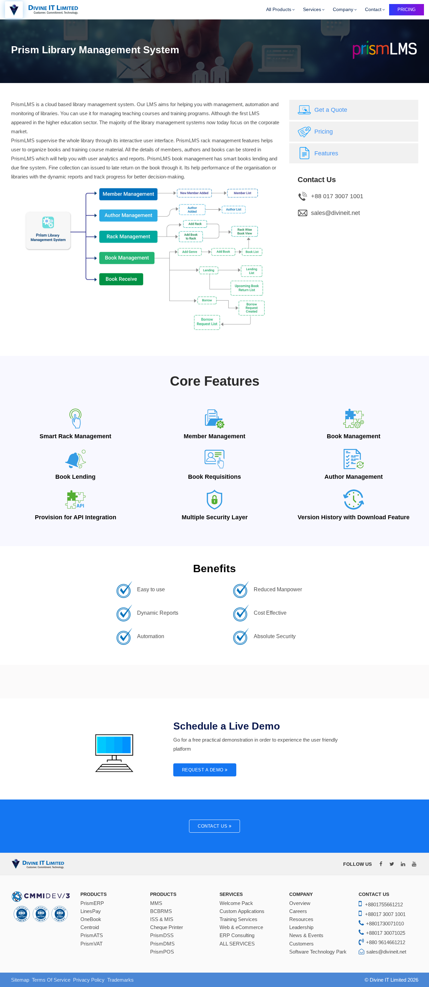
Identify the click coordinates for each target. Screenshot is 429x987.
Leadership (301, 927)
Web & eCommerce (241, 927)
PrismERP (92, 903)
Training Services (238, 919)
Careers (298, 911)
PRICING (406, 9)
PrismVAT (91, 943)
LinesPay (90, 911)
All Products (278, 9)
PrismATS (91, 935)
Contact (373, 9)
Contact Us (213, 826)
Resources (301, 919)
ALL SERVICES (237, 943)
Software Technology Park (318, 952)
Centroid (89, 927)
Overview (299, 903)
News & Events (306, 935)
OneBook (90, 919)
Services (312, 9)
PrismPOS (162, 952)
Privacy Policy (89, 980)
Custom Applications (242, 911)
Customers (301, 943)
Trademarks (120, 980)
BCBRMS (161, 911)
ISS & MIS (161, 919)
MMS (156, 903)
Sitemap (20, 980)
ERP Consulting (237, 935)
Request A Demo (203, 769)
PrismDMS (162, 943)
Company (343, 9)
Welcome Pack (236, 903)
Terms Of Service (51, 980)
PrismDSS (162, 935)
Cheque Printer (166, 927)
